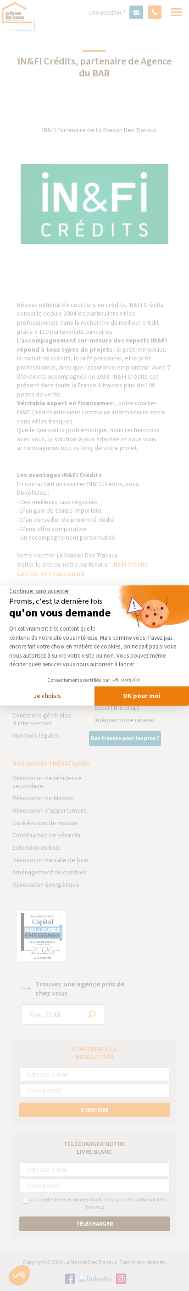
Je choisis (47, 695)
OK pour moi (142, 695)
